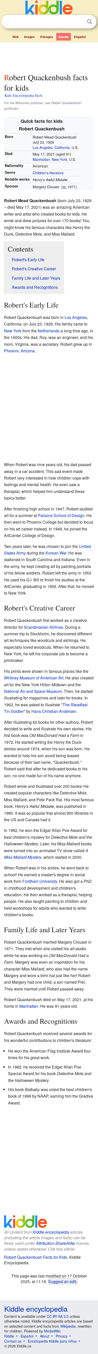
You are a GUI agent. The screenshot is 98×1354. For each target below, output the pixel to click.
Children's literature (48, 172)
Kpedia (64, 36)
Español (80, 36)
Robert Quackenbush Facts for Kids (35, 1257)
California (62, 147)
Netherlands (49, 331)
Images (29, 36)
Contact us (12, 1341)
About (44, 1336)
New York (59, 159)
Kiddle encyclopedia (51, 1232)
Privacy (61, 1336)
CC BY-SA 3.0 (58, 1316)
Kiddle (9, 1336)
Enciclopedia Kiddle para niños (52, 1341)
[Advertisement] (49, 56)
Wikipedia (68, 1326)
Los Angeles (43, 147)
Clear (79, 21)
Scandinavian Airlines (43, 627)
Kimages (46, 36)
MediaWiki (52, 1330)
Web (15, 36)
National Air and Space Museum (33, 691)
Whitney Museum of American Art (33, 678)
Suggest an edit (62, 1281)
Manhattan (41, 159)
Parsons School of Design (61, 515)
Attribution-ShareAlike (55, 1243)
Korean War (55, 553)
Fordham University (39, 881)
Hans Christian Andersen (53, 711)
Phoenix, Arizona (19, 351)
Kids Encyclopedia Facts (24, 95)
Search (89, 21)
